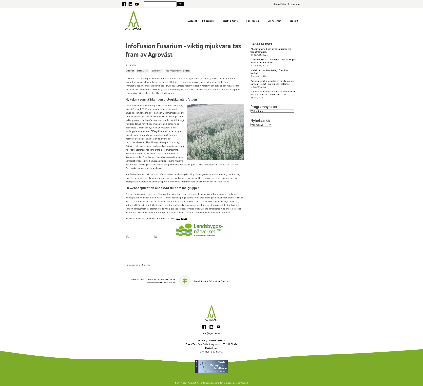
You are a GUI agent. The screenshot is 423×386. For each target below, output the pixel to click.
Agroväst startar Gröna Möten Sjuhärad (211, 281)
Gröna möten (157, 71)
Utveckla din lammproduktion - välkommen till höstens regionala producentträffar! (273, 93)
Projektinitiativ (230, 20)
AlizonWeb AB (242, 383)
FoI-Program (253, 20)
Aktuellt (192, 20)
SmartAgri (295, 4)
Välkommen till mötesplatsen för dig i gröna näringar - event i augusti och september (272, 82)
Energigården (143, 71)
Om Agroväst (274, 20)
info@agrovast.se (211, 333)
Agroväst (130, 71)
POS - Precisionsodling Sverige (178, 71)
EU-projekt (208, 20)
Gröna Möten (280, 4)
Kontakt (293, 20)
